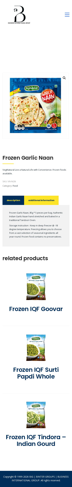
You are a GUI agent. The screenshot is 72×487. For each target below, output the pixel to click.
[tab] (13, 200)
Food (15, 185)
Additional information (41, 200)
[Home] (19, 14)
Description (13, 200)
